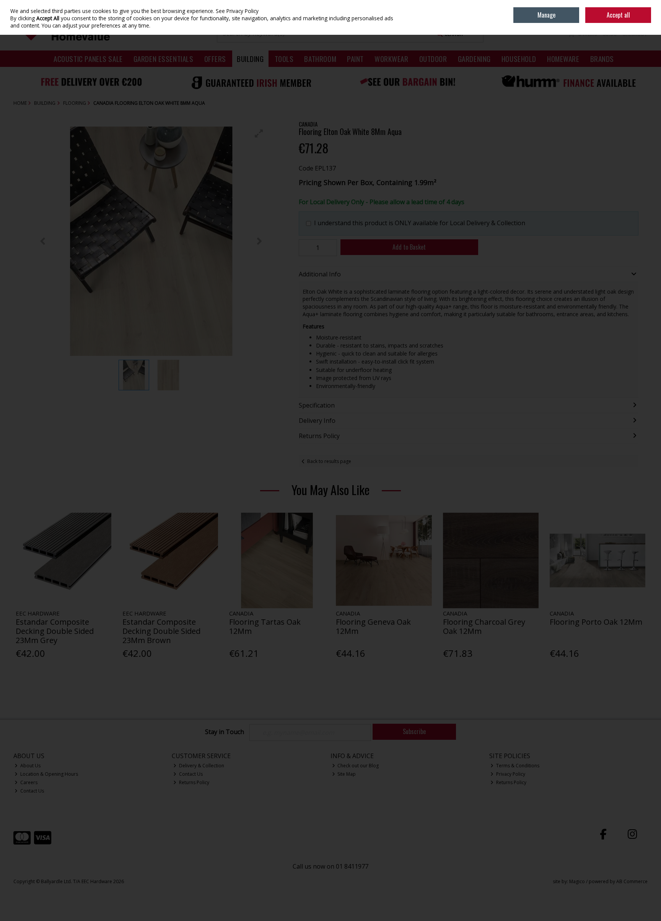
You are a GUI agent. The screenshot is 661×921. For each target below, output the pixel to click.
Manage (546, 14)
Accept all (618, 14)
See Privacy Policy (237, 11)
